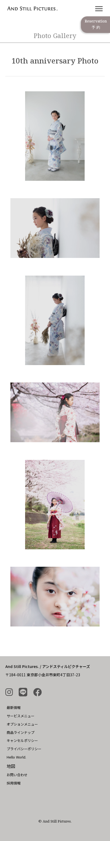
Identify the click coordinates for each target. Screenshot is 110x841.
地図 (11, 766)
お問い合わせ (17, 774)
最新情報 (14, 707)
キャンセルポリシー (22, 740)
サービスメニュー (20, 715)
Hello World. (16, 757)
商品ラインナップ (20, 732)
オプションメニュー (22, 724)
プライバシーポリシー (24, 748)
